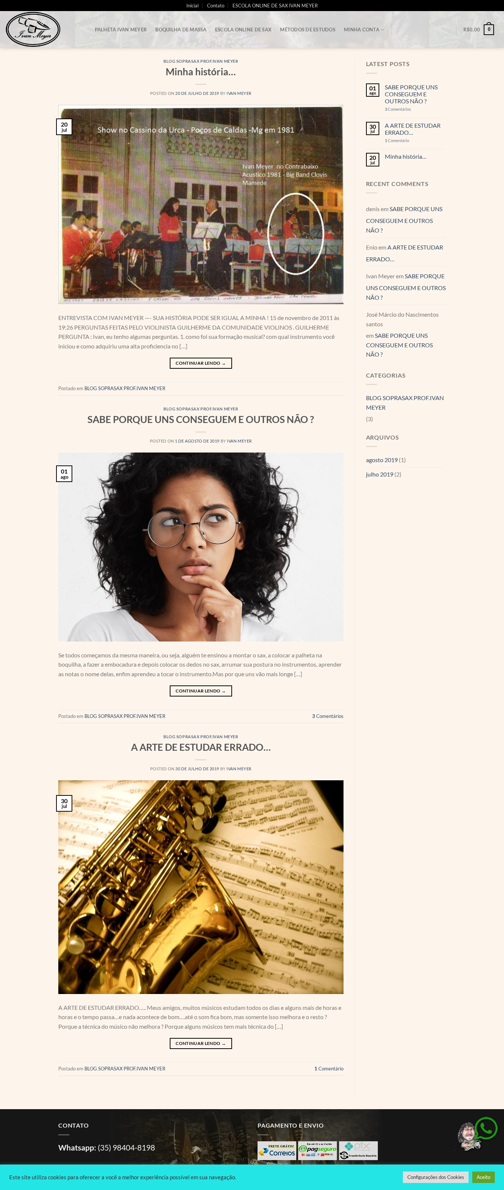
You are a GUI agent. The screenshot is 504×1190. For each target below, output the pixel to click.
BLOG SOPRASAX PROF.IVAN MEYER (200, 61)
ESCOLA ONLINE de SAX (243, 29)
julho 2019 (379, 474)
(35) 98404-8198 (126, 1147)
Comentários (328, 716)
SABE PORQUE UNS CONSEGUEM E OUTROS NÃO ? (200, 419)
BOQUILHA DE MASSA (180, 29)
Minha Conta (361, 29)
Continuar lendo (201, 363)
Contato (215, 5)
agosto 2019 (382, 459)
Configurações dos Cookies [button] (435, 1177)
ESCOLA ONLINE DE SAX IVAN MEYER (275, 5)
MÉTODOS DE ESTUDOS (307, 29)
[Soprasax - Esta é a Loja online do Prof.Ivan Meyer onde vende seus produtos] (42, 29)
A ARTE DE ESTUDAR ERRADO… (201, 747)
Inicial (192, 5)
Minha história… (201, 71)
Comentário (329, 1069)
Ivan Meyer (239, 93)
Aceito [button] (483, 1177)
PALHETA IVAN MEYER (121, 29)
